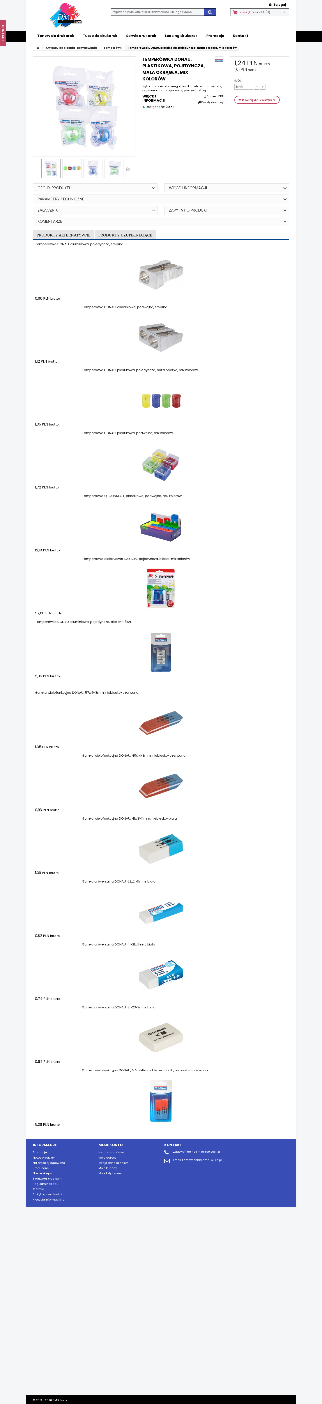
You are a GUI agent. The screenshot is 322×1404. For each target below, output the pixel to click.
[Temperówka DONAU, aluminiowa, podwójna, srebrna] (161, 338)
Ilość (237, 81)
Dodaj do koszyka (61, 306)
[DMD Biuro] (69, 15)
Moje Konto (111, 1144)
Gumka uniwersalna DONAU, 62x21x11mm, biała (119, 881)
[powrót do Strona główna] (37, 47)
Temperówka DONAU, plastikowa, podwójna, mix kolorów (127, 433)
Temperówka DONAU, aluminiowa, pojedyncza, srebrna (79, 244)
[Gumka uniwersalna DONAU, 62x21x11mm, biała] (161, 912)
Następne (128, 169)
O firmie (38, 1189)
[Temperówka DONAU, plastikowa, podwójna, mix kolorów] (161, 463)
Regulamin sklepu (45, 1184)
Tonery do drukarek (55, 35)
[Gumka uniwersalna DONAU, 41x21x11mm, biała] (161, 975)
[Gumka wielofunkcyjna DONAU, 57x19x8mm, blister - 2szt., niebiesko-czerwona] (161, 1101)
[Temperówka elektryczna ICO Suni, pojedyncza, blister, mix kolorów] (161, 589)
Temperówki (113, 48)
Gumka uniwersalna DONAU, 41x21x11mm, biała (118, 944)
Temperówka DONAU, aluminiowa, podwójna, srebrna (124, 307)
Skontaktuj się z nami (47, 1178)
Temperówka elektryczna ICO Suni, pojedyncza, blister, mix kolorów (136, 558)
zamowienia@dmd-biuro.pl (202, 1160)
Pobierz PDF (214, 96)
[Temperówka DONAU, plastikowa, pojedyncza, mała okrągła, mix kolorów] (51, 168)
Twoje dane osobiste (114, 1163)
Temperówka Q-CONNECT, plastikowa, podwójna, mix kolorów (132, 495)
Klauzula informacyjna (48, 1199)
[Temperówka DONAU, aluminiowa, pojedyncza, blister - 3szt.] (161, 652)
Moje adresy (107, 1158)
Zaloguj (279, 4)
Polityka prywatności (47, 1194)
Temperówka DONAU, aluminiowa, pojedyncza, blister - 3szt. (83, 621)
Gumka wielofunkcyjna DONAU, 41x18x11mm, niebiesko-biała (129, 818)
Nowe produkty (44, 1158)
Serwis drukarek (141, 35)
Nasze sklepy (42, 1173)
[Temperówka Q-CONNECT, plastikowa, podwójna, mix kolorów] (161, 526)
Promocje (215, 35)
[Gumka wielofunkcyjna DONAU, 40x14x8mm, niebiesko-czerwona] (161, 786)
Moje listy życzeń (110, 1173)
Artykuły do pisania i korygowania (71, 48)
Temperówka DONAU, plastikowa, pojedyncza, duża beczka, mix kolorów (140, 370)
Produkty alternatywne (63, 235)
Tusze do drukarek (100, 35)
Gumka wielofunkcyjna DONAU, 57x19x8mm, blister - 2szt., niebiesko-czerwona (145, 1070)
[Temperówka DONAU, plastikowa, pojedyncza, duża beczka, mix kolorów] (161, 400)
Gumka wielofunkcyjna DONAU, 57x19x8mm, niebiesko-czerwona (86, 692)
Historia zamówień (112, 1152)
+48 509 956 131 (209, 1152)
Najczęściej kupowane (49, 1163)
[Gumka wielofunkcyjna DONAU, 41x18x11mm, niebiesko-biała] (161, 849)
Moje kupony (108, 1168)
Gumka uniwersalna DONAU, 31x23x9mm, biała (119, 1007)
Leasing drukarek (181, 35)
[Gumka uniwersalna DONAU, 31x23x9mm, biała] (161, 1038)
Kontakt (240, 35)
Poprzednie (38, 169)
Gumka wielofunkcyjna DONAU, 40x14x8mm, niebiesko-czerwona (134, 755)
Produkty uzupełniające (125, 235)
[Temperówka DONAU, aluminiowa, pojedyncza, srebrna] (161, 275)
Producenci (41, 1168)
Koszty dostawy (212, 102)
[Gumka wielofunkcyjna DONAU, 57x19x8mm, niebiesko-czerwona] (161, 723)
